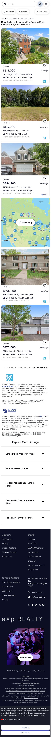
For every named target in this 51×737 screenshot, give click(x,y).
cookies (9, 708)
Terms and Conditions (10, 578)
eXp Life (31, 535)
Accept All (25, 727)
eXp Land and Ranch (36, 565)
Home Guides (7, 556)
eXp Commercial (34, 556)
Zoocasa (31, 539)
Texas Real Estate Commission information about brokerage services (25, 691)
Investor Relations (9, 548)
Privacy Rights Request (11, 582)
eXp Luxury (32, 561)
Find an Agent (7, 539)
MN (12, 367)
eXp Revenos (33, 552)
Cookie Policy (7, 591)
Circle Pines (22, 367)
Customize (25, 733)
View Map (27, 222)
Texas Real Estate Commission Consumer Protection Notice (25, 693)
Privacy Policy (7, 586)
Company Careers (9, 552)
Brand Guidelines (8, 595)
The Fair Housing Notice (31, 698)
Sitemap (5, 599)
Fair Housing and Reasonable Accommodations (25, 683)
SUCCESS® (32, 543)
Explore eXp (6, 535)
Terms (29, 715)
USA (6, 367)
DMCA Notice (25, 676)
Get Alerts (43, 11)
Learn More (32, 702)
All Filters (10, 11)
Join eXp (5, 543)
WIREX (42, 416)
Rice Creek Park (39, 367)
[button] (25, 454)
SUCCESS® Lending (35, 548)
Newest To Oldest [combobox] (24, 11)
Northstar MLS (8, 386)
